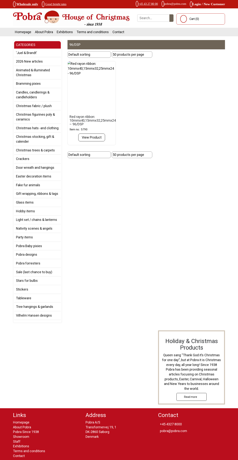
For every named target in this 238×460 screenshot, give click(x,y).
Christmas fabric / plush (34, 106)
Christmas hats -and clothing (37, 128)
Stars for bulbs (27, 281)
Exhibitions (65, 32)
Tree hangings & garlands (34, 307)
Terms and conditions (93, 32)
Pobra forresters (28, 263)
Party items (24, 237)
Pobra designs (26, 254)
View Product (92, 137)
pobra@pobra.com (175, 3)
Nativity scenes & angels (34, 228)
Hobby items (25, 211)
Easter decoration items (33, 176)
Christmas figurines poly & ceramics (35, 116)
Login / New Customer (208, 4)
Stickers (22, 289)
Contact (118, 32)
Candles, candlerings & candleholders (32, 94)
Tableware (23, 298)
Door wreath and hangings (35, 167)
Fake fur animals (28, 185)
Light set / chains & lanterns (36, 220)
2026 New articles (29, 61)
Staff (16, 441)
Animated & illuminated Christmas (33, 72)
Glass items (25, 202)
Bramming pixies (28, 83)
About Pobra (44, 32)
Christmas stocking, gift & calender (35, 139)
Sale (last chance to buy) (34, 272)
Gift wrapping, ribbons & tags (37, 194)
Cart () (194, 19)
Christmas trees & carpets (35, 150)
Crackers (22, 159)
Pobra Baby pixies (29, 246)
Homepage (23, 32)
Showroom (21, 437)
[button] (171, 18)
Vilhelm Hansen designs (34, 315)
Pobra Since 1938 (26, 432)
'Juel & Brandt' (26, 53)
